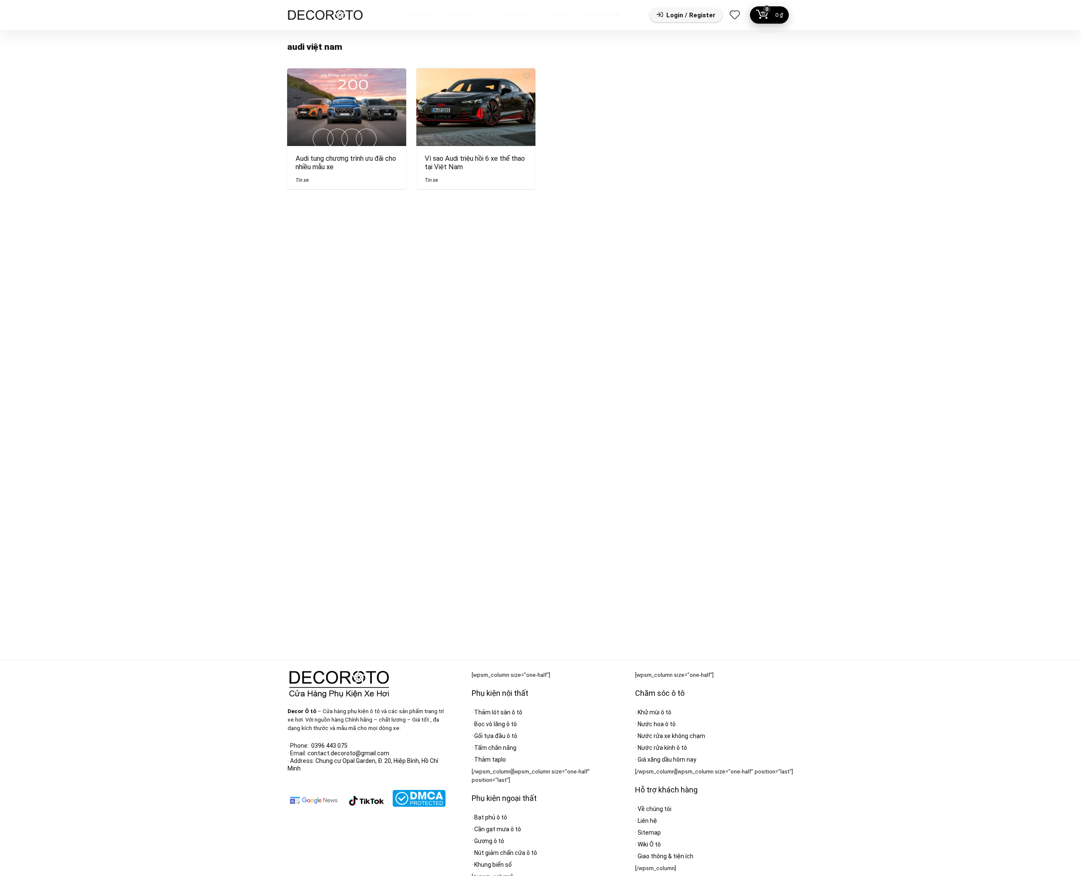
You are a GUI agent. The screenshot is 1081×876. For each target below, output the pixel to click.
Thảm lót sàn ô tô (498, 712)
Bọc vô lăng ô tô (495, 724)
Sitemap (649, 832)
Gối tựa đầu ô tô (495, 736)
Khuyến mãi (603, 14)
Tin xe (302, 180)
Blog (465, 14)
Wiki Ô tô (649, 844)
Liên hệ (557, 14)
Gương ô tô (489, 841)
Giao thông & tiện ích (665, 856)
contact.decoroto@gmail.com (348, 753)
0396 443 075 (329, 745)
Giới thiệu (514, 14)
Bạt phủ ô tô (490, 817)
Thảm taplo (490, 759)
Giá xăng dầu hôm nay (667, 759)
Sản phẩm (417, 14)
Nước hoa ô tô (657, 724)
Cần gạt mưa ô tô (497, 829)
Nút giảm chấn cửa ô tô (505, 852)
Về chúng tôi (654, 809)
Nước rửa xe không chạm (671, 736)
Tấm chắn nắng (495, 747)
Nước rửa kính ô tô (662, 747)
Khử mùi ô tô (654, 712)
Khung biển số (493, 864)
